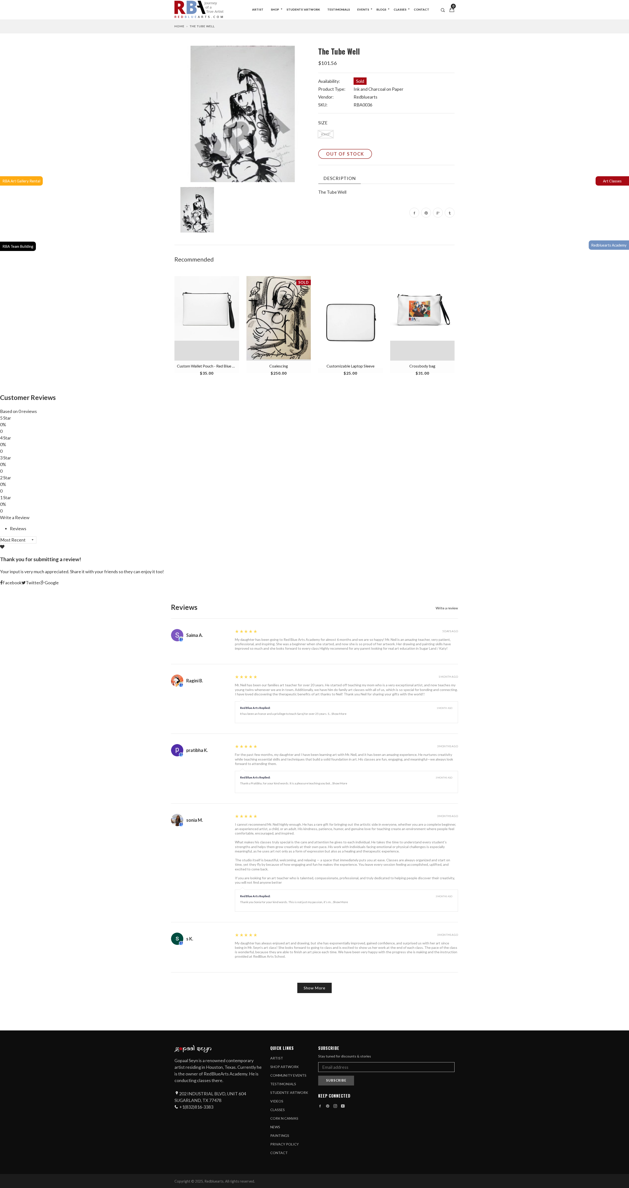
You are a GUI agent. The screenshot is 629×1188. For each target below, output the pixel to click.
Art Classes (612, 181)
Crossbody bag (422, 366)
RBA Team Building (17, 246)
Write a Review (14, 517)
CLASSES (400, 9)
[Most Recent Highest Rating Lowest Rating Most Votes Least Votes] (18, 540)
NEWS (275, 1127)
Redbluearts (365, 97)
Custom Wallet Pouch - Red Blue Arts (208, 366)
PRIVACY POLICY (284, 1144)
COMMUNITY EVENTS (288, 1075)
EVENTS (363, 9)
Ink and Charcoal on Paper (378, 89)
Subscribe (336, 1080)
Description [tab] (339, 178)
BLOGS (381, 9)
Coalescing (278, 366)
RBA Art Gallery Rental (21, 181)
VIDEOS (276, 1101)
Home (179, 26)
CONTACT (421, 9)
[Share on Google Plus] (438, 213)
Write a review (447, 608)
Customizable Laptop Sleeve (350, 366)
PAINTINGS (279, 1135)
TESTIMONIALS (338, 9)
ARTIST (257, 9)
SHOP (275, 9)
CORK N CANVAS (284, 1118)
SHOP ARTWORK (284, 1067)
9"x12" (325, 134)
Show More (338, 714)
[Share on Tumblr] (450, 213)
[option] (242, 114)
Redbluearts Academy (609, 245)
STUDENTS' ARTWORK (303, 9)
